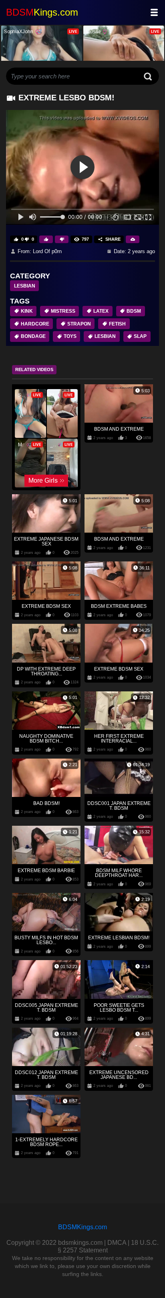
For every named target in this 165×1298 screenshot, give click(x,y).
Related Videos (34, 369)
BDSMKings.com (82, 1227)
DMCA (116, 1242)
